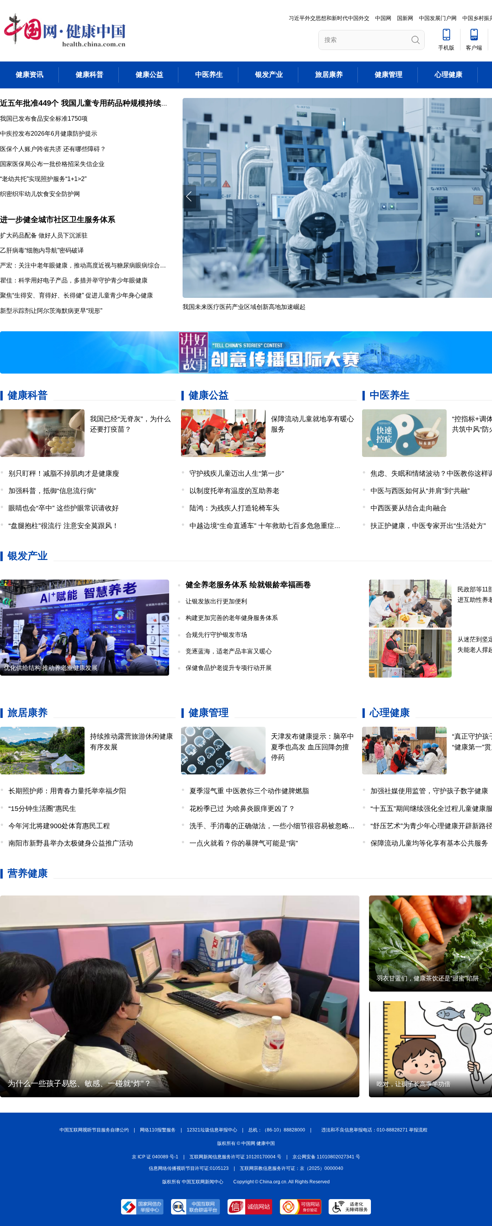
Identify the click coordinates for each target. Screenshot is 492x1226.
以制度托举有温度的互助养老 (234, 491)
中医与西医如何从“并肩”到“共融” (420, 491)
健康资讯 (29, 74)
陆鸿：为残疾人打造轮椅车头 (234, 508)
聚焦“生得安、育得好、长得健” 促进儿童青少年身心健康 (76, 295)
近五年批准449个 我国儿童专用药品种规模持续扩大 (88, 103)
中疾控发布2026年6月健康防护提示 (48, 133)
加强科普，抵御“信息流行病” (52, 491)
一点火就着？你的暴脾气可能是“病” (243, 843)
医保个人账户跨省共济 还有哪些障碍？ (53, 149)
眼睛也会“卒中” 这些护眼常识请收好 (63, 508)
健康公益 (149, 74)
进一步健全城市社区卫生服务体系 (57, 219)
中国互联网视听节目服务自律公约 (94, 1130)
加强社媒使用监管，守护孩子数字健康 (429, 791)
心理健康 (448, 74)
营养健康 (28, 873)
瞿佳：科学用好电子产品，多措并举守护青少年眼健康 (74, 280)
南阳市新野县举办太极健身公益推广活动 (70, 843)
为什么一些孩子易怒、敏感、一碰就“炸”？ (79, 1083)
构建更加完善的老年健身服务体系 (232, 618)
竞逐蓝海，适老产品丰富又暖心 (229, 651)
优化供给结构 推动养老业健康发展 (51, 667)
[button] (189, 196)
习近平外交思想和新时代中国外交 (329, 18)
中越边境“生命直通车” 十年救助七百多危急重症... (264, 526)
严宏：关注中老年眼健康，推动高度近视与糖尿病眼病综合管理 (86, 265)
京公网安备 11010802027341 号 (326, 1157)
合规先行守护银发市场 (216, 634)
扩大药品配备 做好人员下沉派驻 (44, 235)
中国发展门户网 (438, 18)
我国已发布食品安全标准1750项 (44, 118)
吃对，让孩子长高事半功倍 (413, 1084)
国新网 (405, 18)
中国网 (383, 18)
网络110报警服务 (158, 1130)
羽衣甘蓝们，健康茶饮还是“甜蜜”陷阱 (428, 978)
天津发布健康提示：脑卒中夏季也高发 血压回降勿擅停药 (312, 747)
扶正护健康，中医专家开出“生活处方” (428, 526)
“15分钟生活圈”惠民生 (42, 808)
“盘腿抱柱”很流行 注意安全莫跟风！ (63, 526)
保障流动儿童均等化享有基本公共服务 (429, 843)
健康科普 (89, 74)
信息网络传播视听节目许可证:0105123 (189, 1168)
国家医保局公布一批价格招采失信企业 (52, 164)
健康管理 (388, 74)
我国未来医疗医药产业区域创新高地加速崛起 (244, 307)
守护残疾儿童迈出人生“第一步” (236, 473)
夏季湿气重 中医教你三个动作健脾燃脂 (249, 791)
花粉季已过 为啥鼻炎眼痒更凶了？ (242, 808)
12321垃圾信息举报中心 (212, 1130)
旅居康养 (329, 74)
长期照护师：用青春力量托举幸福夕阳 (67, 791)
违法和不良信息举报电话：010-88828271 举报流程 (374, 1130)
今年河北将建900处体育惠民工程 (59, 826)
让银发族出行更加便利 (216, 601)
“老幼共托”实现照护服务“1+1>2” (43, 179)
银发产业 (269, 74)
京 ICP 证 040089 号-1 (155, 1157)
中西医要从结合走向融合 (409, 508)
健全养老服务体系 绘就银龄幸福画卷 (248, 584)
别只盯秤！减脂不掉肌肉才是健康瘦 (63, 473)
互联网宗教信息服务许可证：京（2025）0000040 (291, 1168)
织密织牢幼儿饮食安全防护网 (40, 194)
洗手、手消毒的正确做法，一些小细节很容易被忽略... (271, 826)
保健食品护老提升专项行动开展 (229, 667)
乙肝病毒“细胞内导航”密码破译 (42, 250)
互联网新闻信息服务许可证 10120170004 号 (235, 1157)
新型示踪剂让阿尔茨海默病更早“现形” (51, 310)
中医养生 (209, 74)
